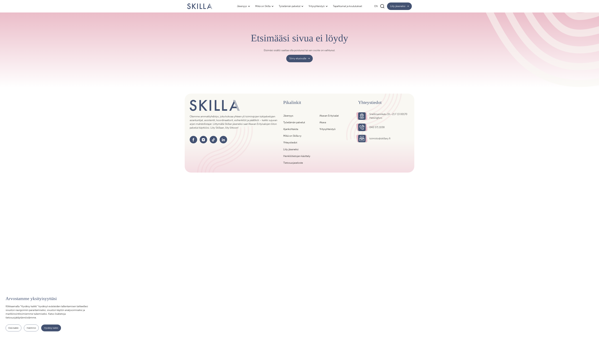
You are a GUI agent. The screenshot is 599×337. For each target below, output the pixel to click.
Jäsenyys (288, 115)
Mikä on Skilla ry (292, 135)
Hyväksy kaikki (51, 328)
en (376, 6)
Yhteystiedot (290, 142)
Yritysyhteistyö (327, 129)
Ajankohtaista (290, 129)
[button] (243, 6)
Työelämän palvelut (294, 122)
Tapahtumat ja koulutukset (347, 6)
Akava (322, 122)
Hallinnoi (31, 328)
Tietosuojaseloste (293, 162)
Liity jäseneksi (291, 149)
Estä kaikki (13, 328)
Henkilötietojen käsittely (296, 156)
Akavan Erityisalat (329, 115)
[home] (199, 6)
